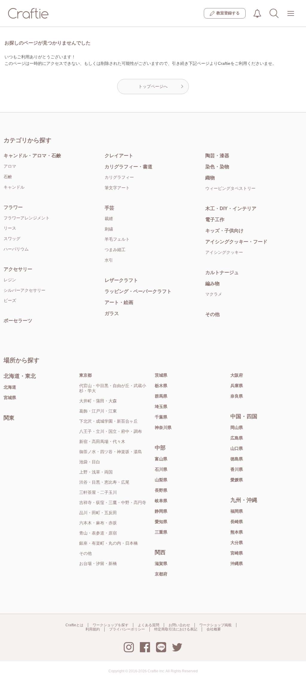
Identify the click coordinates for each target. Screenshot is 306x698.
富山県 (161, 458)
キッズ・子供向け (224, 230)
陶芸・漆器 (217, 155)
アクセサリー (18, 269)
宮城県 (10, 397)
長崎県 (236, 521)
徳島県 (236, 458)
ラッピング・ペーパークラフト (138, 291)
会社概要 (213, 629)
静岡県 (161, 511)
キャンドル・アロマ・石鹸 (32, 155)
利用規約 (92, 629)
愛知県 (161, 521)
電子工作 (214, 219)
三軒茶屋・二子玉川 (98, 492)
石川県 (161, 469)
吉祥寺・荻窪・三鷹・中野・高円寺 (112, 502)
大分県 (236, 542)
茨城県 (161, 375)
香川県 (236, 469)
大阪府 (236, 375)
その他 (212, 314)
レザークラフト (121, 280)
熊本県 (236, 532)
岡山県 (236, 427)
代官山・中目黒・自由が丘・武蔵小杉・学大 (112, 388)
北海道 (10, 387)
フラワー (13, 207)
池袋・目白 (89, 461)
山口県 (236, 448)
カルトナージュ (222, 272)
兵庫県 (236, 385)
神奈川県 (163, 427)
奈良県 (236, 396)
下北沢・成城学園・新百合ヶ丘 (108, 421)
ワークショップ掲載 (215, 625)
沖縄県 (236, 563)
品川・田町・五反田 (98, 512)
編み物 (212, 283)
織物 (210, 177)
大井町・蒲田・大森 (98, 400)
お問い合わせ (179, 625)
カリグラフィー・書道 (128, 166)
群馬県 (161, 396)
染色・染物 (217, 166)
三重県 (161, 532)
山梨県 (161, 479)
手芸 (109, 207)
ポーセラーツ (18, 320)
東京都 (85, 375)
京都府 (161, 574)
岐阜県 (161, 500)
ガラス (112, 313)
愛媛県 (236, 479)
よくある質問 (148, 625)
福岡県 (236, 511)
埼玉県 (161, 406)
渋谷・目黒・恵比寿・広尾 (104, 482)
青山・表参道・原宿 (98, 533)
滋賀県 (161, 563)
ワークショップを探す (110, 625)
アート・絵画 (119, 302)
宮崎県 (236, 553)
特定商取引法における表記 (175, 629)
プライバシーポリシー (127, 629)
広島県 (236, 438)
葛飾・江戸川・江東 (98, 411)
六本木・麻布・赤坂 (98, 522)
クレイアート (119, 155)
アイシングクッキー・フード (236, 241)
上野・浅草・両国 (96, 472)
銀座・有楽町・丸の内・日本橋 (108, 543)
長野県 (161, 490)
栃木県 (161, 385)
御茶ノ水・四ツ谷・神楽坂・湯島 (110, 451)
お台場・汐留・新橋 (98, 563)
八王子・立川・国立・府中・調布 (110, 431)
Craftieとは (74, 625)
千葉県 (161, 417)
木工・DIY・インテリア (230, 208)
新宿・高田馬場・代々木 (102, 441)
